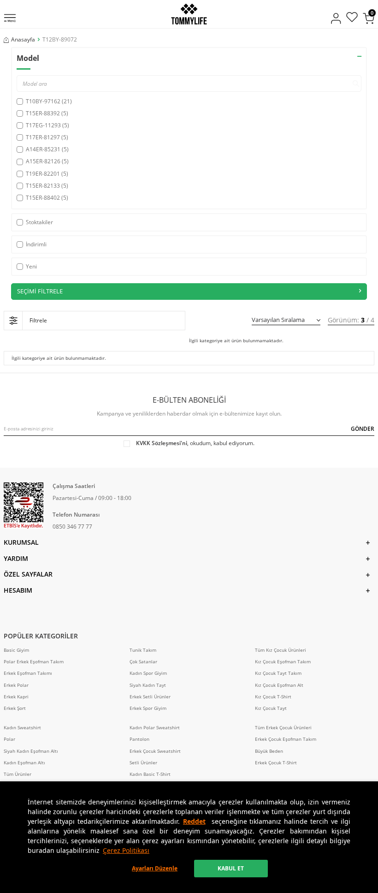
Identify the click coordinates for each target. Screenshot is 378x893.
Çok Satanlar (143, 662)
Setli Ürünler (143, 763)
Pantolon (139, 739)
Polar (9, 739)
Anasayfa (23, 39)
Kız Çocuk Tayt (271, 708)
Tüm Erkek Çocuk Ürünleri (283, 728)
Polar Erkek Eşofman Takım (34, 662)
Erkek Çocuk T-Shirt (276, 763)
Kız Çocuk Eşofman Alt (279, 685)
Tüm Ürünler (17, 774)
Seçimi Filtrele (40, 291)
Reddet (194, 821)
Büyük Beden (269, 751)
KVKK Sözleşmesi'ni (161, 443)
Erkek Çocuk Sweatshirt (155, 751)
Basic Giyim (16, 650)
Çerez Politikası (126, 850)
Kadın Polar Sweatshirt (155, 728)
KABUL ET (231, 868)
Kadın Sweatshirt (22, 728)
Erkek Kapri (16, 697)
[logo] (188, 14)
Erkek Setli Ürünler (150, 697)
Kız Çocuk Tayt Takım (278, 673)
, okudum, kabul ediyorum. (195, 443)
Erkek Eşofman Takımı (28, 673)
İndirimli (36, 244)
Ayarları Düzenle (154, 868)
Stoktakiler (39, 222)
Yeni (31, 266)
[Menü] (10, 18)
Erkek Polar (16, 685)
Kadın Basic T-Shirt (150, 774)
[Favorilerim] (352, 18)
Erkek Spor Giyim (148, 708)
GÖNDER (362, 429)
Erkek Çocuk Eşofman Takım (285, 739)
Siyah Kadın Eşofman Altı (31, 751)
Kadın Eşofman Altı (24, 763)
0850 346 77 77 (72, 526)
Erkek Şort (15, 708)
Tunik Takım (143, 650)
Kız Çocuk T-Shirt (273, 697)
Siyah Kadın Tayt (148, 685)
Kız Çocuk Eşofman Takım (283, 662)
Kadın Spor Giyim (148, 673)
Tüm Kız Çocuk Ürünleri (280, 650)
